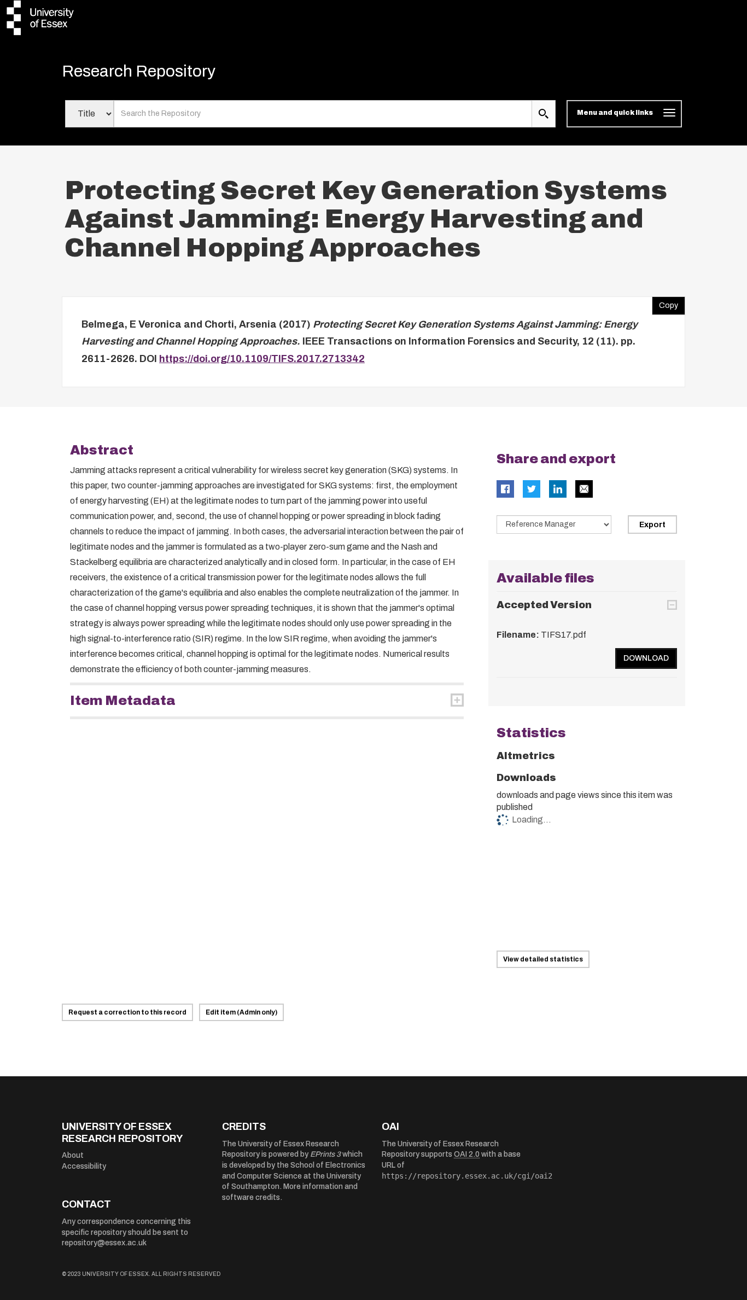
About (73, 1155)
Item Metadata (123, 700)
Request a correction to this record (127, 1012)
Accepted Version (544, 604)
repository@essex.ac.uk (104, 1243)
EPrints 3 (325, 1154)
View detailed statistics (543, 959)
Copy (665, 303)
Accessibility (84, 1166)
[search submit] (544, 113)
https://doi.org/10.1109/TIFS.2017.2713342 (262, 358)
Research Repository (138, 71)
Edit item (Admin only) (241, 1012)
